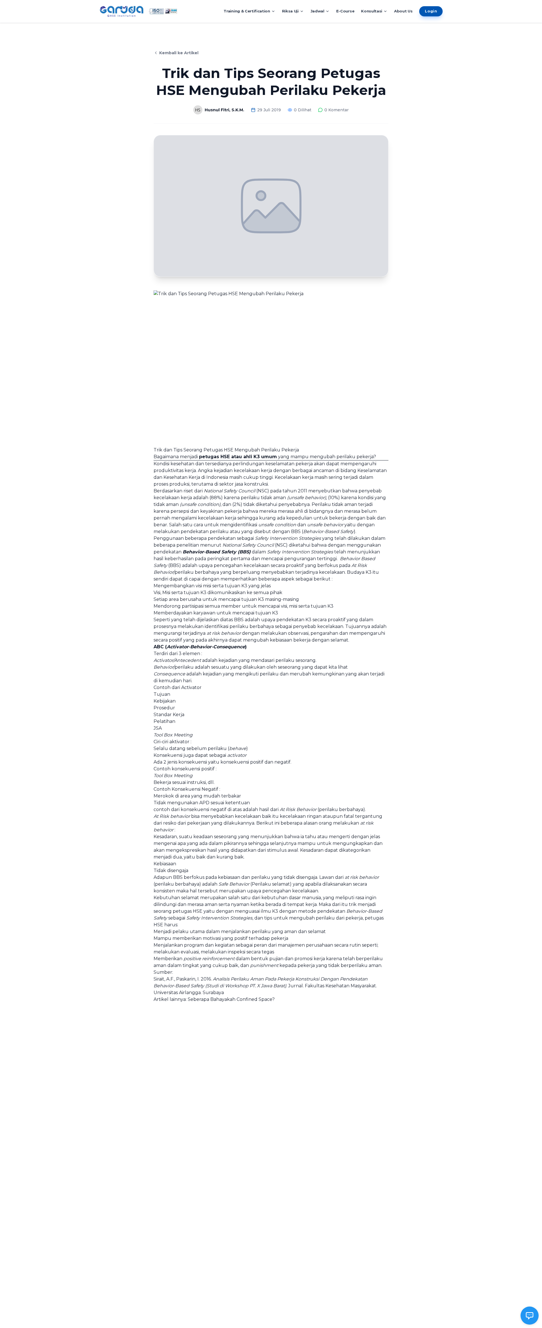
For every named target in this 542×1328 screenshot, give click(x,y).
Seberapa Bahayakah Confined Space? (231, 999)
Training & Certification (247, 11)
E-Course (345, 11)
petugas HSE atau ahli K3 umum (238, 456)
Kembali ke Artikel (178, 52)
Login (431, 11)
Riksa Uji (290, 11)
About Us (403, 11)
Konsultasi (371, 11)
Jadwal (317, 11)
